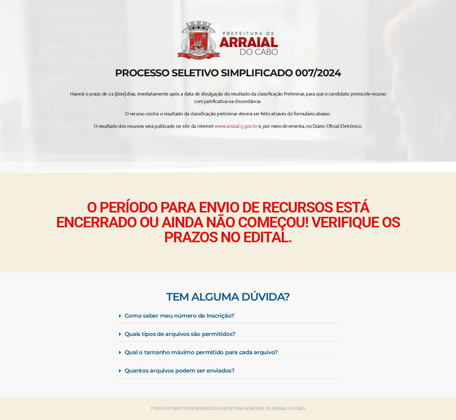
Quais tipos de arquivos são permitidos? (180, 334)
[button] (228, 316)
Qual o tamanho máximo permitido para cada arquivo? (201, 352)
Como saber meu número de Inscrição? (180, 315)
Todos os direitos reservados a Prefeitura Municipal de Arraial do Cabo (227, 408)
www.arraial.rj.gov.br (236, 126)
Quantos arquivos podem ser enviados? (180, 370)
